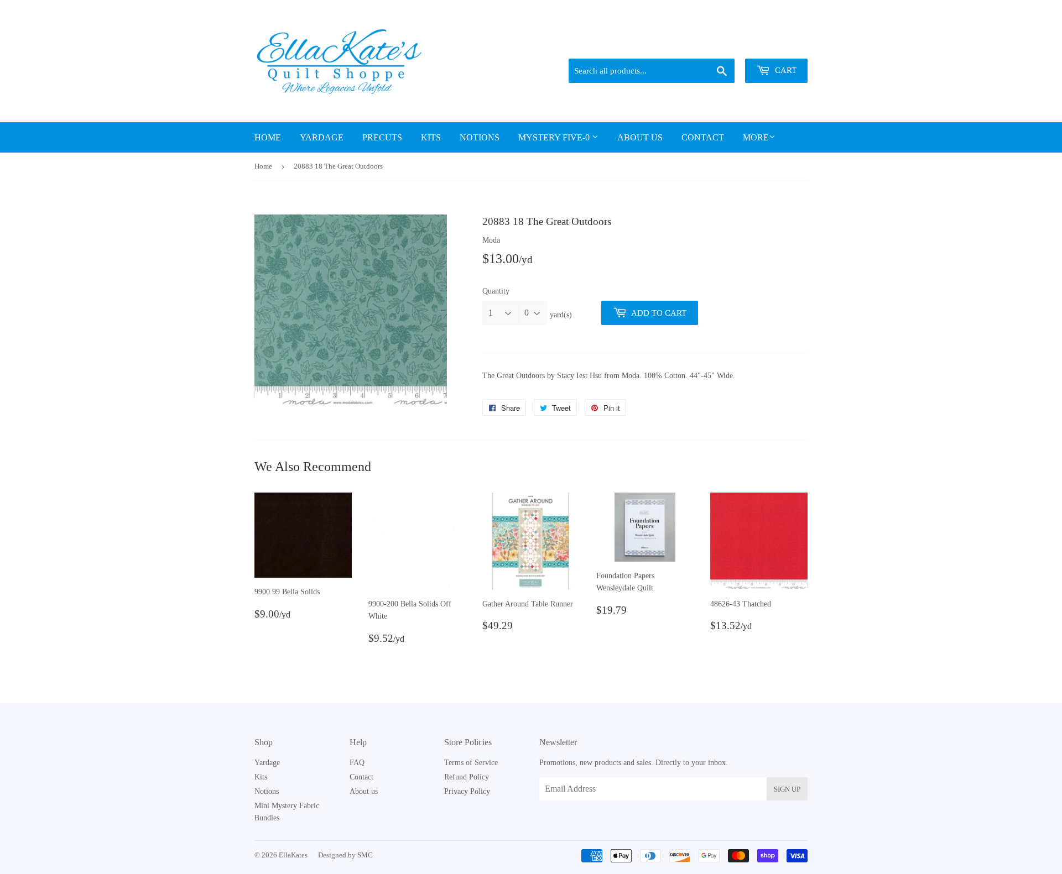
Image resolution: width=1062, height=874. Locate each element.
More (756, 137)
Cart (784, 70)
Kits (431, 137)
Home (267, 137)
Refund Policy (466, 777)
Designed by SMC (345, 855)
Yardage (321, 137)
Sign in (731, 45)
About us (640, 137)
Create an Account (781, 45)
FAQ (357, 762)
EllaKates (293, 855)
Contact (702, 137)
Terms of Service (471, 762)
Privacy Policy (467, 791)
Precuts (382, 137)
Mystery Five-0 (555, 137)
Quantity (495, 291)
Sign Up (787, 789)
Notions (479, 137)
